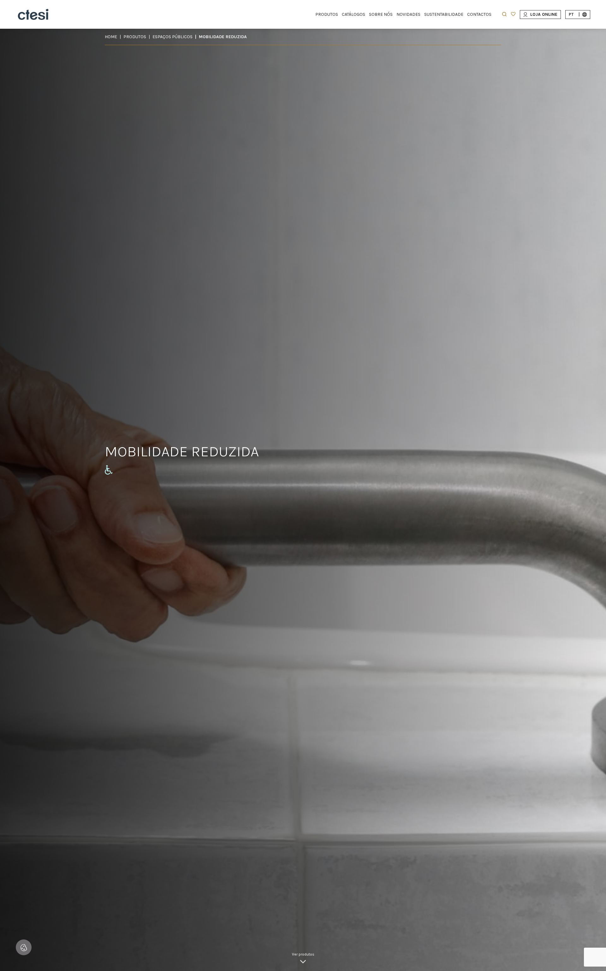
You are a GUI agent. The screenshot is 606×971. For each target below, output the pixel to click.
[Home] (33, 14)
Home (111, 36)
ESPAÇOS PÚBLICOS (172, 36)
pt (574, 14)
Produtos (134, 36)
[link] (303, 958)
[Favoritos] (513, 14)
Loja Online (543, 14)
